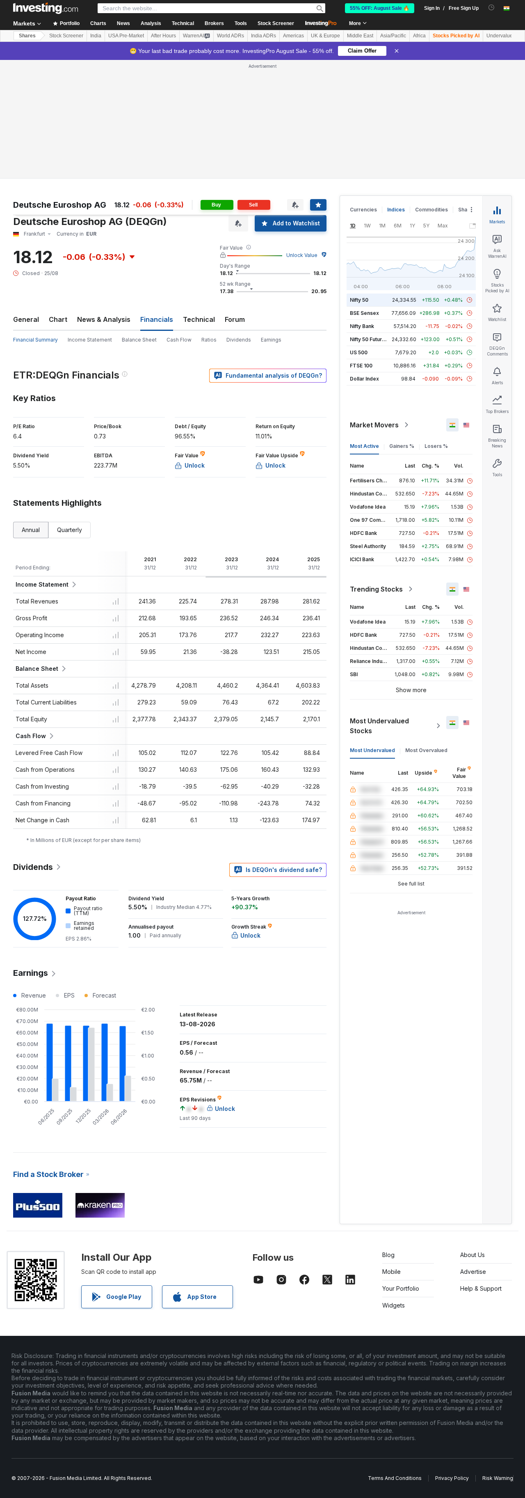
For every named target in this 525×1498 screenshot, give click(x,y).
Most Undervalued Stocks (379, 726)
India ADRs (263, 36)
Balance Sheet (139, 340)
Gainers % (401, 446)
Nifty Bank (362, 326)
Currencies (363, 209)
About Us (472, 1254)
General (26, 319)
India (95, 36)
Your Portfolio (400, 1288)
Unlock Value (301, 255)
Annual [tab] (31, 529)
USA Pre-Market (126, 36)
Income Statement (90, 340)
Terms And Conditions (395, 1478)
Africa (419, 36)
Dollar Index (364, 379)
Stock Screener (276, 23)
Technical (199, 319)
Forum (235, 319)
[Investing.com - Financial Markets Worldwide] (45, 8)
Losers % (436, 446)
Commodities (431, 209)
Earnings (271, 340)
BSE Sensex (364, 313)
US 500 (359, 352)
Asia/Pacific (393, 36)
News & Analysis (103, 319)
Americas (293, 36)
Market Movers (374, 425)
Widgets (393, 1305)
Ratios (209, 340)
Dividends (238, 340)
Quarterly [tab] (69, 529)
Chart (58, 319)
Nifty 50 (359, 300)
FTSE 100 (361, 365)
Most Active (364, 446)
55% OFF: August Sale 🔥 (379, 8)
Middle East (360, 36)
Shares (27, 36)
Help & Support (481, 1288)
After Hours (163, 36)
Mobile (391, 1271)
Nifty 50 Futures (369, 339)
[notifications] (491, 7)
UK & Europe (325, 36)
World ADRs (230, 36)
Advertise (473, 1271)
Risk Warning (497, 1478)
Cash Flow (179, 340)
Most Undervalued (372, 750)
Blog (388, 1254)
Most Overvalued (426, 750)
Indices (396, 209)
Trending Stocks (376, 589)
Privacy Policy (452, 1478)
